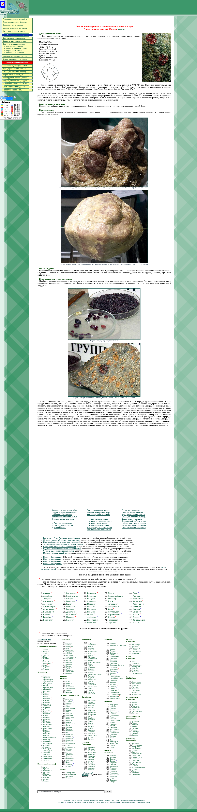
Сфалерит (47, 749)
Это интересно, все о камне (15, 59)
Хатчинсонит (139, 604)
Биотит (134, 661)
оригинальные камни (14, 53)
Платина (46, 659)
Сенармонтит (114, 606)
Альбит (134, 702)
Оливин (113, 731)
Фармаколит (138, 599)
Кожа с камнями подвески (14, 87)
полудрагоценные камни (15, 48)
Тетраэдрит (113, 620)
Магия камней (139, 800)
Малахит (91, 672)
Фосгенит (91, 692)
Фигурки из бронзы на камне (15, 84)
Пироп (134, 650)
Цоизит (112, 778)
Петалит (135, 730)
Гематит (68, 710)
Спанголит (91, 730)
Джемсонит (47, 704)
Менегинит (47, 719)
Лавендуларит (115, 676)
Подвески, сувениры (130, 510)
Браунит (113, 706)
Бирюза (112, 655)
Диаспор (68, 713)
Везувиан (113, 763)
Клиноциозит (114, 766)
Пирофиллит (136, 762)
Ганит (67, 682)
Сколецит (91, 761)
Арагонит (91, 648)
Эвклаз (112, 747)
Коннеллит (69, 659)
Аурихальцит (92, 651)
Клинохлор (136, 685)
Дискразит (47, 706)
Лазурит (135, 725)
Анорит (134, 704)
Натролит (91, 759)
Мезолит (91, 758)
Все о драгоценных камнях (98, 510)
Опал (67, 733)
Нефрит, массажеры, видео (15, 81)
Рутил (67, 745)
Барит (90, 709)
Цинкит (68, 762)
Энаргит (137, 615)
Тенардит (91, 732)
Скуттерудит (114, 612)
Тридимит (69, 755)
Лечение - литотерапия (13, 25)
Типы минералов (44, 639)
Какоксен (113, 671)
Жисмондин (92, 752)
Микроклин (136, 708)
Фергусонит (69, 758)
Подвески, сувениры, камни (15, 66)
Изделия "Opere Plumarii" (132, 512)
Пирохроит (69, 740)
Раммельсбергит (116, 596)
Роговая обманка (138, 767)
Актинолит (136, 743)
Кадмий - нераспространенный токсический (62, 549)
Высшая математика (63, 523)
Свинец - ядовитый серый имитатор (58, 551)
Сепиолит (135, 689)
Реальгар (113, 599)
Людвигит (91, 669)
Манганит (68, 729)
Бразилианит (114, 656)
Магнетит (68, 683)
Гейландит (91, 749)
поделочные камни (13, 50)
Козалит (46, 715)
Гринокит (46, 702)
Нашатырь (92, 609)
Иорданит (71, 617)
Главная (67, 800)
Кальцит (91, 664)
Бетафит (69, 701)
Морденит (91, 756)
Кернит (90, 666)
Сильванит (47, 741)
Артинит (91, 650)
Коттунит (91, 599)
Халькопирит (48, 756)
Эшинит (137, 617)
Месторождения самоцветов (15, 56)
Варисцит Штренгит (113, 660)
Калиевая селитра (94, 662)
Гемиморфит (114, 715)
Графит (46, 652)
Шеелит (90, 737)
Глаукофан (136, 755)
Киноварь (47, 710)
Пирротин (46, 732)
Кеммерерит (136, 684)
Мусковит (135, 670)
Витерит (70, 599)
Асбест (136, 622)
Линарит (91, 726)
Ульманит (46, 752)
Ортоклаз (135, 709)
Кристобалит (70, 724)
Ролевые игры (60, 527)
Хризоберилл (70, 688)
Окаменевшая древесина (70, 775)
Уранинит (69, 757)
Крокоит (90, 725)
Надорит (68, 668)
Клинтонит (136, 663)
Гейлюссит (91, 657)
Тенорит (68, 751)
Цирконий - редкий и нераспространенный (61, 542)
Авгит (45, 767)
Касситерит (69, 717)
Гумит (112, 717)
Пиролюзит (69, 736)
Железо (46, 653)
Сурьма (112, 617)
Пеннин (135, 687)
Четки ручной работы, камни (15, 78)
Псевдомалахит (116, 694)
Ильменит (69, 715)
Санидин (135, 713)
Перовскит (69, 734)
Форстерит (114, 742)
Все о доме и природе (63, 525)
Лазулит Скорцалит (117, 678)
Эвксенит (137, 612)
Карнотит (71, 620)
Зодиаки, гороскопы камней (64, 512)
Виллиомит (69, 646)
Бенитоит (113, 759)
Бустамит (135, 752)
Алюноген (91, 704)
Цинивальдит (137, 673)
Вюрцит (46, 693)
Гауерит (46, 696)
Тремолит (135, 773)
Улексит (90, 690)
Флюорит (68, 673)
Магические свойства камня (15, 28)
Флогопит (135, 672)
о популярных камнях (14, 44)
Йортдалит (114, 724)
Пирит (45, 730)
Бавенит (135, 750)
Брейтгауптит (72, 596)
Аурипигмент (48, 682)
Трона (90, 688)
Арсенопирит (48, 679)
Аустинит (113, 651)
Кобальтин (92, 596)
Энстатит (46, 781)
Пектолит (135, 760)
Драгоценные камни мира (14, 38)
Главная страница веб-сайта (15, 19)
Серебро (46, 667)
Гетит (67, 712)
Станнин (46, 745)
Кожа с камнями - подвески (134, 527)
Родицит (91, 678)
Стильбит (91, 763)
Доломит (91, 660)
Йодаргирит (69, 652)
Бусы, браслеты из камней (14, 69)
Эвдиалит (113, 780)
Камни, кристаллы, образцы (15, 72)
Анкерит (91, 646)
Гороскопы (115, 800)
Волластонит (136, 754)
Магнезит (91, 671)
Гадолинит (71, 601)
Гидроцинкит (92, 659)
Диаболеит (69, 650)
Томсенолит (69, 672)
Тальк (134, 771)
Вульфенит (92, 714)
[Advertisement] (104, 469)
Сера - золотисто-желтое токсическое (59, 547)
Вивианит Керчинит (117, 665)
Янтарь (68, 778)
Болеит (68, 644)
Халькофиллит (115, 698)
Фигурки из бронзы (143, 802)
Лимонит (68, 727)
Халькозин (138, 601)
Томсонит (91, 764)
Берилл (47, 615)
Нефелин (135, 728)
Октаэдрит (69, 731)
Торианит (113, 622)
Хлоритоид (114, 743)
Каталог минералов (91, 800)
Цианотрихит (92, 735)
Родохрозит (92, 679)
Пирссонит (92, 676)
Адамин (113, 643)
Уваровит (135, 653)
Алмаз (45, 650)
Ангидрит (91, 705)
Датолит (113, 719)
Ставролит (114, 734)
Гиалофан (135, 706)
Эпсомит (91, 739)
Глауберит (91, 718)
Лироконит (92, 601)
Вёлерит (113, 708)
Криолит (68, 660)
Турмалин (113, 776)
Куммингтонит (137, 757)
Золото (45, 655)
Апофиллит (136, 747)
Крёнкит (90, 723)
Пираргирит (47, 728)
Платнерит (69, 742)
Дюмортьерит (115, 720)
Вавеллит (113, 663)
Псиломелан (70, 743)
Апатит (112, 649)
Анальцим (135, 721)
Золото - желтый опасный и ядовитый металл (63, 544)
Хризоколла (136, 694)
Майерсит (69, 664)
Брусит (68, 706)
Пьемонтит (114, 773)
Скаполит (135, 733)
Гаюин (134, 723)
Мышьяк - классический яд (55, 553)
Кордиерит (114, 768)
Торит (136, 593)
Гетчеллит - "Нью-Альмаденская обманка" (61, 538)
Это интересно (76, 800)
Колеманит (92, 667)
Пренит (134, 764)
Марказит (91, 604)
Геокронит (71, 606)
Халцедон (69, 760)
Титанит (113, 736)
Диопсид (46, 772)
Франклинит (69, 687)
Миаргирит (47, 721)
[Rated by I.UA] (19, 99)
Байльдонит (49, 612)
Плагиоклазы (137, 711)
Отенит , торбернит (114, 689)
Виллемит (113, 710)
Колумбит (69, 720)
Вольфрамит (70, 708)
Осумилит (113, 771)
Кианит (112, 726)
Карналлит (69, 653)
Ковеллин (46, 713)
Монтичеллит (115, 729)
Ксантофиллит (137, 665)
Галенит (46, 694)
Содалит (135, 735)
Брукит (68, 705)
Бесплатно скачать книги (14, 31)
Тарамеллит (114, 775)
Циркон (113, 745)
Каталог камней (104, 800)
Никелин (91, 612)
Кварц (67, 719)
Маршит (68, 666)
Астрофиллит (70, 773)
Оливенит (114, 686)
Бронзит (46, 769)
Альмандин (136, 644)
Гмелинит (91, 751)
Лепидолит (136, 667)
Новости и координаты (12, 90)
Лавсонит (113, 727)
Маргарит (135, 668)
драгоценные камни (13, 46)
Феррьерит (92, 766)
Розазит (90, 681)
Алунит (90, 702)
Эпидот (112, 782)
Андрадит (135, 646)
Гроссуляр (136, 648)
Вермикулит (136, 682)
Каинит (90, 721)
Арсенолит (48, 604)
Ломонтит (91, 754)
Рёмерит (91, 728)
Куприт (68, 725)
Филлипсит (92, 768)
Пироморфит (93, 620)
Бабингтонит (136, 748)
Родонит (135, 769)
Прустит (112, 593)
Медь (45, 657)
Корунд (68, 722)
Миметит (113, 682)
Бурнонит (46, 691)
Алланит (113, 755)
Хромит (68, 690)
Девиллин (91, 720)
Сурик (67, 685)
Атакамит (68, 643)
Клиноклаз (113, 675)
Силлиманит (114, 732)
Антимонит (47, 676)
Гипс (90, 716)
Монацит (91, 606)
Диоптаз (113, 764)
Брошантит (92, 712)
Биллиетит (48, 620)
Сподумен (47, 776)
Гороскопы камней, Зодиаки (15, 22)
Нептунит (135, 759)
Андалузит (114, 705)
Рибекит (135, 766)
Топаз (112, 738)
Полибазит (47, 733)
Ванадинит (114, 658)
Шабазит (91, 770)
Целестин (92, 734)
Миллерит (46, 723)
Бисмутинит (72, 593)
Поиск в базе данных (52, 557)
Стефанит (47, 747)
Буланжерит (47, 689)
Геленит (113, 713)
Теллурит (68, 749)
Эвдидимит (136, 774)
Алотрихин (91, 700)
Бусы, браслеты (88, 802)
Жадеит (46, 774)
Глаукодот (71, 609)
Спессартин (136, 651)
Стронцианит (93, 687)
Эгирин (45, 779)
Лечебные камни (127, 800)
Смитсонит (92, 685)
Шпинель (68, 692)
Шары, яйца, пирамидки (13, 75)
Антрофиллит (137, 745)
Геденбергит (47, 770)
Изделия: (61, 802)
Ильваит (113, 722)
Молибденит (47, 724)
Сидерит (91, 683)
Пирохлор (92, 622)
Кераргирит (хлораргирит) (70, 656)
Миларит (113, 770)
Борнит (45, 685)
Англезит (91, 707)
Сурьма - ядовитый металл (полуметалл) (61, 540)
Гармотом (91, 747)
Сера (45, 665)
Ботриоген (91, 710)
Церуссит (91, 694)
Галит (68, 648)
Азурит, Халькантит (92, 643)
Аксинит (113, 757)
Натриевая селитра (95, 674)
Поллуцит (135, 731)
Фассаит (46, 777)
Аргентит (46, 677)
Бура (89, 653)
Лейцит (134, 726)
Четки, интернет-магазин (126, 802)
